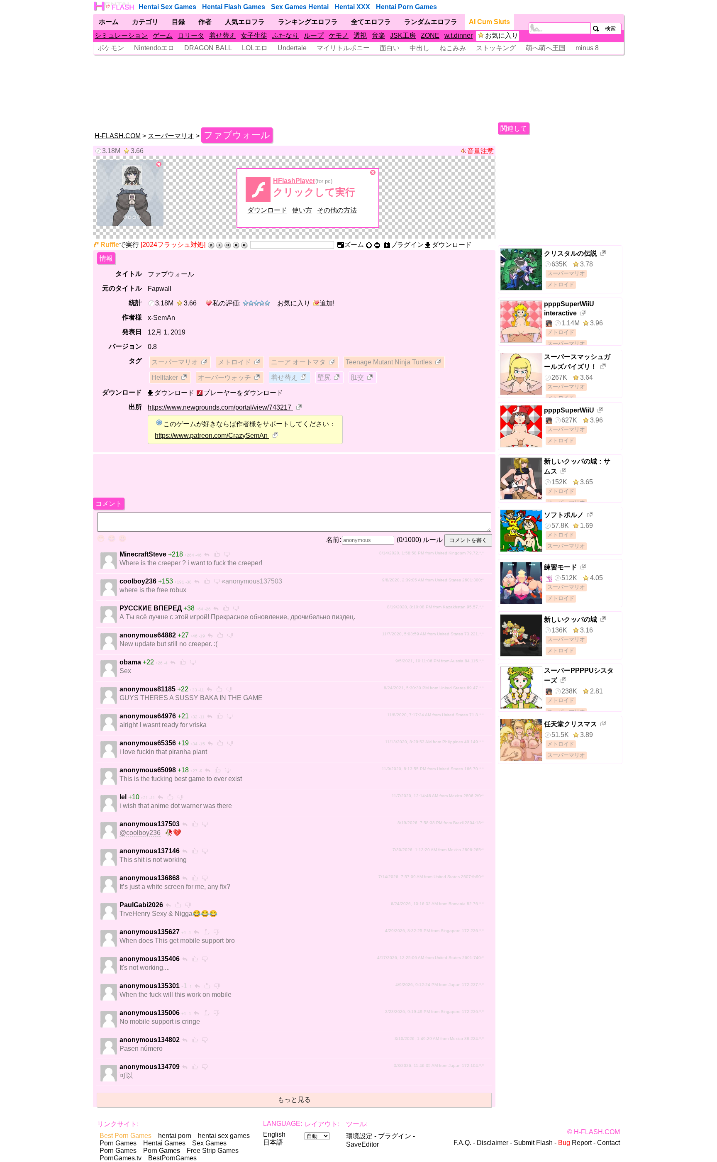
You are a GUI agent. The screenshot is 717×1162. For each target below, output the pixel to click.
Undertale (292, 47)
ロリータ (191, 35)
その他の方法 (337, 210)
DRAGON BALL (208, 47)
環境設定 (359, 1136)
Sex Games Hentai (300, 6)
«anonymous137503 (252, 581)
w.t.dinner (458, 35)
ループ (314, 35)
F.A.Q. (462, 1142)
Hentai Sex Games (167, 6)
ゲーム (163, 35)
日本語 (273, 1142)
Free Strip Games (213, 1150)
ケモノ (339, 35)
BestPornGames (172, 1158)
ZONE (430, 35)
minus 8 (587, 47)
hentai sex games (224, 1135)
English (274, 1134)
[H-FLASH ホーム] (114, 6)
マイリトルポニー (343, 47)
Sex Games (209, 1143)
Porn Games (118, 1143)
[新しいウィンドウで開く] (204, 362)
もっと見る (294, 1099)
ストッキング (496, 47)
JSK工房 (403, 35)
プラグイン (394, 1136)
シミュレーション (121, 35)
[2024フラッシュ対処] (173, 244)
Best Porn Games (125, 1135)
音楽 (378, 35)
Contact (608, 1142)
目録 (178, 21)
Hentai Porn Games (406, 6)
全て (371, 21)
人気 (245, 21)
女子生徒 (254, 35)
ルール (433, 539)
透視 (360, 35)
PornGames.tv (120, 1158)
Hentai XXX (352, 6)
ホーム (109, 21)
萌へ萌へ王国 (546, 47)
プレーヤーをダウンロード (243, 392)
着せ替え (222, 35)
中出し (419, 47)
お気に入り (501, 35)
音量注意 (480, 150)
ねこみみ (452, 47)
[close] (159, 164)
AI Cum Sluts (489, 21)
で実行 (119, 244)
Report (575, 1142)
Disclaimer (492, 1142)
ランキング (308, 21)
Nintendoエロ (154, 47)
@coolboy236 (140, 832)
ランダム (430, 21)
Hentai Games (164, 1143)
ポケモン (111, 47)
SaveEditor (362, 1144)
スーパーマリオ (171, 135)
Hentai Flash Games (233, 6)
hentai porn (174, 1135)
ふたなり (285, 35)
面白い (390, 47)
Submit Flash (533, 1142)
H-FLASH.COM (118, 135)
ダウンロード (267, 210)
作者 (205, 21)
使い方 (302, 210)
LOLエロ (255, 47)
